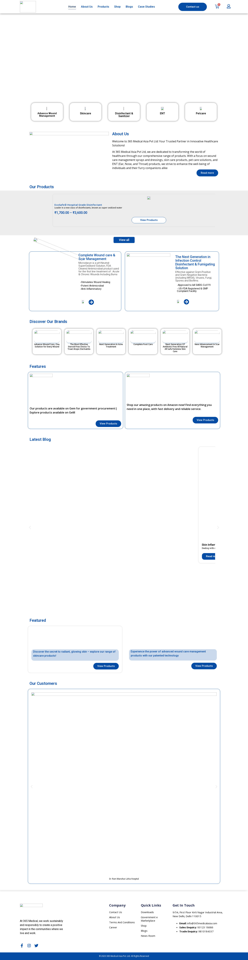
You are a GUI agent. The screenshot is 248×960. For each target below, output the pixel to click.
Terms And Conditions (122, 922)
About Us (87, 6)
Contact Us (115, 912)
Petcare (201, 113)
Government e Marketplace (149, 918)
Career (113, 927)
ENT (162, 113)
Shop (117, 6)
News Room (148, 935)
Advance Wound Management (47, 114)
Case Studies (146, 6)
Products (103, 6)
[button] (124, 90)
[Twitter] (36, 946)
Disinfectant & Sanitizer (124, 115)
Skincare (85, 113)
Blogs (129, 6)
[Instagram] (29, 946)
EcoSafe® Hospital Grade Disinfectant (78, 204)
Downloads (147, 912)
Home (72, 6)
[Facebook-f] (22, 946)
